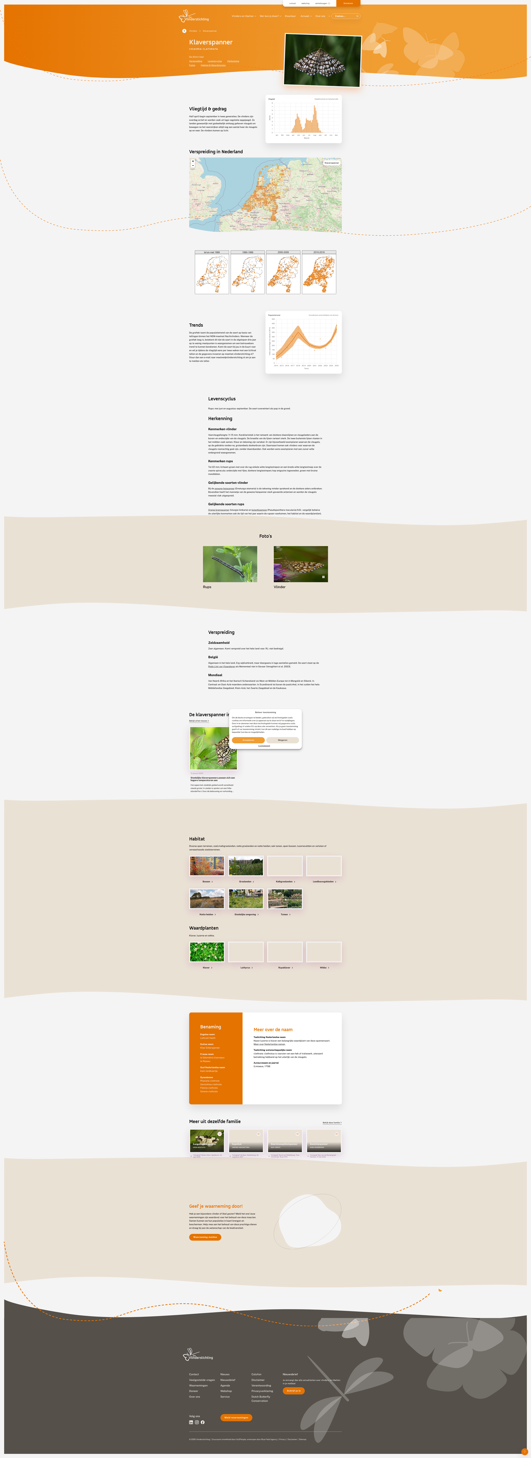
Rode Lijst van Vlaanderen (221, 666)
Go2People (241, 1439)
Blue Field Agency (269, 1439)
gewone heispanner (225, 488)
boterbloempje (259, 510)
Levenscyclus (215, 61)
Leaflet (324, 158)
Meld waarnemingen (236, 1417)
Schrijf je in (294, 1390)
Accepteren (248, 740)
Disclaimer (292, 1439)
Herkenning (233, 61)
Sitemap (302, 1439)
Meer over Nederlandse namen (269, 1044)
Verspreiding (195, 61)
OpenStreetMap (331, 158)
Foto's (192, 65)
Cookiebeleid (264, 746)
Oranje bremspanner (218, 510)
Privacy (282, 1439)
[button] (193, 161)
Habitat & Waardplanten (213, 65)
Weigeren (282, 740)
